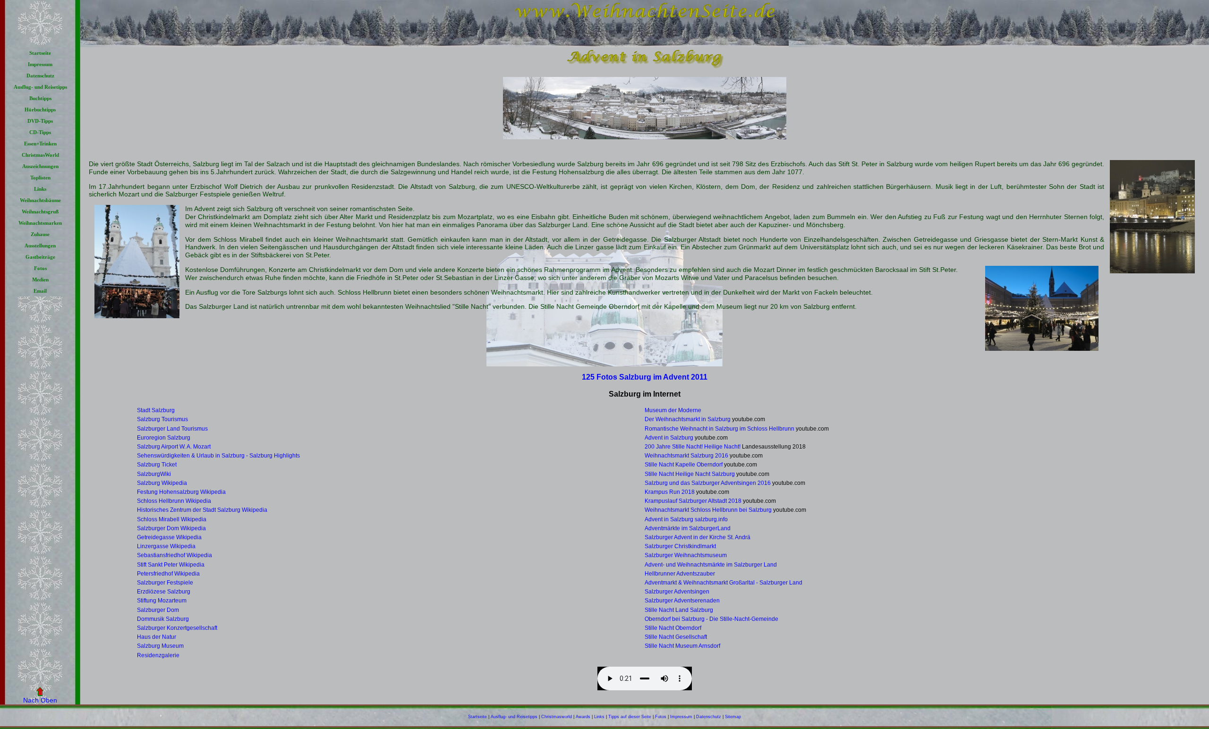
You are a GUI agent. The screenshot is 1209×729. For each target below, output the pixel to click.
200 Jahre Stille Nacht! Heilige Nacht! (693, 446)
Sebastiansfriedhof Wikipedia (174, 555)
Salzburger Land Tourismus (172, 428)
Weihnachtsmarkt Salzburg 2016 (686, 455)
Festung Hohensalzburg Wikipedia (181, 492)
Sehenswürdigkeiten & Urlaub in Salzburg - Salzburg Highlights (218, 455)
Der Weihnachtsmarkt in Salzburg (688, 419)
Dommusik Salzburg (163, 619)
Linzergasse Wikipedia (166, 546)
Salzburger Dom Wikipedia (171, 528)
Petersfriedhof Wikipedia (168, 573)
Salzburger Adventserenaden (682, 600)
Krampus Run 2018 (670, 492)
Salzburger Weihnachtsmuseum (686, 555)
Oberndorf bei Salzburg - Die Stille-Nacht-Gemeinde (711, 619)
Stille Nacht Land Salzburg (679, 610)
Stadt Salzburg (156, 410)
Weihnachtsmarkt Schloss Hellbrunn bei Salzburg (708, 510)
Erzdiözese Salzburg (163, 591)
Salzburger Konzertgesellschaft (177, 628)
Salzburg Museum (160, 646)
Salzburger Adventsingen (677, 591)
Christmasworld (556, 716)
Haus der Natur (156, 637)
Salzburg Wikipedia (162, 483)
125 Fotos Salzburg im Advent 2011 (644, 377)
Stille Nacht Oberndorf (673, 628)
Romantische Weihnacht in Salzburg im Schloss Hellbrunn (719, 428)
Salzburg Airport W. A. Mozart (174, 446)
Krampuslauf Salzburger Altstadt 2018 (693, 501)
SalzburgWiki (154, 474)
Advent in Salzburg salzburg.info (686, 519)
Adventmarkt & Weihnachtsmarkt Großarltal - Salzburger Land (723, 582)
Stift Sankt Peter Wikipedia (170, 564)
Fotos (660, 716)
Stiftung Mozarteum (162, 600)
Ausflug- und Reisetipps (514, 716)
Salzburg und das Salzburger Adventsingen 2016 (708, 483)
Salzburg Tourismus (162, 419)
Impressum (681, 716)
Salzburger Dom (158, 610)
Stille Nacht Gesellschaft (676, 637)
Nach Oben (40, 700)
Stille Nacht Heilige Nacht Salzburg (690, 474)
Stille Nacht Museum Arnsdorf (682, 646)
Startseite (477, 716)
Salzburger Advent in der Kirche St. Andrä (697, 537)
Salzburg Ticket (157, 464)
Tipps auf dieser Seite (629, 716)
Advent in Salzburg (669, 437)
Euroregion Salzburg (163, 437)
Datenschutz (708, 716)
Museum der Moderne (673, 410)
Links (599, 716)
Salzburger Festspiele (165, 582)
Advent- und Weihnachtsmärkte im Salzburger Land (711, 564)
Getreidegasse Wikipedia (169, 537)
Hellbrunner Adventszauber (680, 573)
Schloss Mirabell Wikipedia (171, 519)
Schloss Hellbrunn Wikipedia (174, 501)
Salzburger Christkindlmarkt (680, 546)
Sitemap (733, 716)
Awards (583, 716)
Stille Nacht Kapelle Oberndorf (684, 464)
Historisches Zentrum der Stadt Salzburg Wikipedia (202, 510)
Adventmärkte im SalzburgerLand (688, 528)
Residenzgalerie (158, 655)
